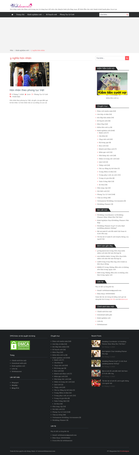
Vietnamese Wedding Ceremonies (110, 201)
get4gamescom (103, 251)
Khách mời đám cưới (106, 149)
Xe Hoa (101, 185)
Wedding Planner (104, 204)
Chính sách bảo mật (104, 311)
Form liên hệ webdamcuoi (62, 441)
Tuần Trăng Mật (105, 181)
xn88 (99, 262)
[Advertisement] (69, 34)
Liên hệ (100, 321)
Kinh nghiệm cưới (34, 15)
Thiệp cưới (103, 165)
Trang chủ (20, 15)
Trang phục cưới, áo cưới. (108, 175)
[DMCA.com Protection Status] (20, 350)
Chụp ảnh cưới (104, 139)
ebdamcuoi (124, 299)
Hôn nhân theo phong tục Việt (27, 90)
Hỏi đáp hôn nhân (104, 118)
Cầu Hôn (102, 136)
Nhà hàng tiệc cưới (106, 155)
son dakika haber (103, 256)
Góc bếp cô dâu (102, 114)
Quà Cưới (102, 162)
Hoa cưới (102, 146)
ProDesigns (124, 451)
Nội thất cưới (101, 191)
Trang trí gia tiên (105, 178)
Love (29, 94)
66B (98, 273)
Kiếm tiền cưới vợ (103, 127)
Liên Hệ (112, 299)
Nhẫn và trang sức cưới (107, 159)
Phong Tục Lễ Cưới (67, 15)
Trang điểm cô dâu (106, 172)
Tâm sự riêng (102, 198)
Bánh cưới (102, 133)
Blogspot (15, 383)
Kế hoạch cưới (51, 15)
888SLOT (100, 267)
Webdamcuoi (102, 324)
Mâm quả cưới (104, 152)
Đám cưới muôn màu (105, 111)
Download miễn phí (104, 315)
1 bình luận (16, 97)
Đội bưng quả (104, 142)
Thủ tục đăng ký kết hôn (108, 168)
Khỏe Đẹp (100, 124)
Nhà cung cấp (102, 188)
